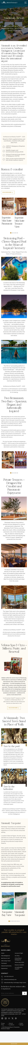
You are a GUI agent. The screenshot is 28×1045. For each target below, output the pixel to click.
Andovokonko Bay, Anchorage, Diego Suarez (15, 982)
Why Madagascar (5, 955)
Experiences (4, 968)
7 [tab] (19, 921)
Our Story (17, 955)
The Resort (4, 963)
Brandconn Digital (5, 1028)
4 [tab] (15, 232)
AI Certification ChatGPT (18, 968)
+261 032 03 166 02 (8, 976)
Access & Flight (19, 953)
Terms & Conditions (11, 1024)
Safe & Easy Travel (5, 960)
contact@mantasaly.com (10, 979)
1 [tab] (10, 232)
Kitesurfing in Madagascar (18, 959)
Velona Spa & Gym (19, 962)
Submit (24, 993)
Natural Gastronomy (6, 965)
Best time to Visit (5, 958)
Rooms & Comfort (19, 965)
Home (2, 953)
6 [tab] (17, 921)
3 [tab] (14, 232)
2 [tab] (12, 232)
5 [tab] (17, 232)
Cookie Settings (21, 1024)
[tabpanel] (8, 211)
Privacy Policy (3, 1024)
